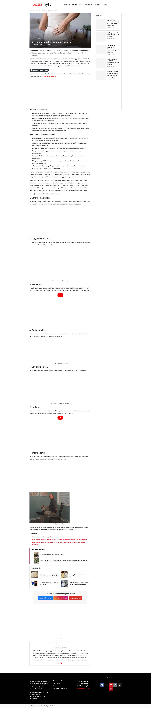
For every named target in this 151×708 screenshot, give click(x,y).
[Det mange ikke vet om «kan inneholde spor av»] (64, 574)
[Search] (121, 4)
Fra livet (97, 4)
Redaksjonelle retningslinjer (60, 688)
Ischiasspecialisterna (50, 76)
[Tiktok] (115, 685)
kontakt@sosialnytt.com (83, 688)
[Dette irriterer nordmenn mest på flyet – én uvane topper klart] (101, 24)
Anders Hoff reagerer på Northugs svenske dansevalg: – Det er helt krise (113, 49)
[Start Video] (60, 310)
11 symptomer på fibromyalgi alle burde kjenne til (46, 537)
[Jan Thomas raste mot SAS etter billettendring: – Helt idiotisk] (101, 63)
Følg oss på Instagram (61, 598)
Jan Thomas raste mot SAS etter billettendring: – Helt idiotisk (113, 61)
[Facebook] (102, 685)
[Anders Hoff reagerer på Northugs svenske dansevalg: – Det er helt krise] (101, 49)
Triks (80, 4)
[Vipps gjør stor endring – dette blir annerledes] (34, 583)
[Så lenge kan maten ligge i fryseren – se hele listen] (101, 36)
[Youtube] (111, 685)
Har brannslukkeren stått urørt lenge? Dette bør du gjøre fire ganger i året (113, 74)
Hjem (30, 10)
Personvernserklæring (58, 680)
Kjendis (74, 4)
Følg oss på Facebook (45, 598)
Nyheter (67, 4)
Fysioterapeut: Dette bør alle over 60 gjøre (52, 554)
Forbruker (88, 4)
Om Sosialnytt (34, 678)
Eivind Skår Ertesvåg (39, 44)
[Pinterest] (111, 689)
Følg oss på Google (75, 598)
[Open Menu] (30, 4)
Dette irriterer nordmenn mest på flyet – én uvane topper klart (113, 23)
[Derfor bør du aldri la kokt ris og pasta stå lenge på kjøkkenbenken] (34, 574)
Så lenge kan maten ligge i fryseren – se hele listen (113, 34)
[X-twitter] (107, 685)
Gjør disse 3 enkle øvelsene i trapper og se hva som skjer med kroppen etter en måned (64, 560)
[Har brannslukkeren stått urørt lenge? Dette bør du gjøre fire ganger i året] (101, 75)
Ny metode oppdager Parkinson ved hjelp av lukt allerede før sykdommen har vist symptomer (59, 539)
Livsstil (104, 4)
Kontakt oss (56, 685)
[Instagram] (120, 685)
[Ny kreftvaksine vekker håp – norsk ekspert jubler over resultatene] (64, 583)
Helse (36, 10)
